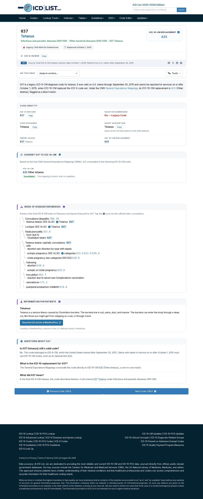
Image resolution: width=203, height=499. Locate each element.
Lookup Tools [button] (50, 18)
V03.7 (42, 274)
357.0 (47, 231)
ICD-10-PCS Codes (43, 441)
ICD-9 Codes (61, 441)
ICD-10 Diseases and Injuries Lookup (64, 437)
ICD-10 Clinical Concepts (137, 437)
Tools (175, 73)
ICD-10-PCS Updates (174, 433)
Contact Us (24, 458)
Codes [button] (33, 18)
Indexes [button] (68, 18)
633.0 (80, 253)
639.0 (96, 253)
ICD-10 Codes (26, 441)
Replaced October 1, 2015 (79, 47)
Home (22, 18)
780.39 (54, 218)
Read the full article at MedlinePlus (40, 322)
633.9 (88, 253)
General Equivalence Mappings (122, 88)
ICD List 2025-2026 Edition (149, 4)
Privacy (33, 458)
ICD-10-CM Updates (152, 433)
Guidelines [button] (96, 18)
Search (181, 10)
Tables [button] (81, 18)
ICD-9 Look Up (26, 448)
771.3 (43, 282)
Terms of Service (45, 458)
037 (22, 141)
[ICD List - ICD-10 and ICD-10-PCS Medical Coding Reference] (39, 7)
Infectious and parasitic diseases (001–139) (44, 41)
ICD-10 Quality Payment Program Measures (163, 445)
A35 (164, 37)
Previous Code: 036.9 (60, 391)
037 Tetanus (116, 41)
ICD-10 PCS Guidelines (49, 445)
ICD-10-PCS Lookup (45, 433)
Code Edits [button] (125, 18)
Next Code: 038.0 (144, 391)
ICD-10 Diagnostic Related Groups (167, 437)
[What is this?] (60, 155)
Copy (44, 56)
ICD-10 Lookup (26, 433)
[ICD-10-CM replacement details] (178, 32)
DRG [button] (111, 18)
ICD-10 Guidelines (27, 445)
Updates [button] (141, 18)
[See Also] (57, 222)
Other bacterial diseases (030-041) (88, 41)
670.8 (63, 287)
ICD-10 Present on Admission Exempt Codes (162, 441)
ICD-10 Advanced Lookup (31, 437)
